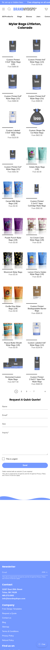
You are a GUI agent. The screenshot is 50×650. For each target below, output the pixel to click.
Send (25, 465)
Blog (4, 622)
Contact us (6, 618)
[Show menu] (3, 9)
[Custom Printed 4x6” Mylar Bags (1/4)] (37, 46)
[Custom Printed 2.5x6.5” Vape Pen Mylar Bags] (37, 363)
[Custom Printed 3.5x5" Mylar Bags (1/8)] (13, 46)
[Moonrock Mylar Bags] (13, 258)
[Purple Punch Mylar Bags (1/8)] (13, 224)
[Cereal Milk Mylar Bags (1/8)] (13, 188)
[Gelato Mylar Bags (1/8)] (37, 153)
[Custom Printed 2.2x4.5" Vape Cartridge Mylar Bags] (37, 188)
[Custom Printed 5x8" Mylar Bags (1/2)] (13, 82)
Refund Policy (8, 640)
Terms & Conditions (10, 631)
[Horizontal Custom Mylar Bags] (13, 363)
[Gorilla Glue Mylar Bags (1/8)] (13, 293)
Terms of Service (10, 475)
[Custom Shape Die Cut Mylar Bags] (37, 117)
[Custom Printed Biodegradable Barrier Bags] (37, 293)
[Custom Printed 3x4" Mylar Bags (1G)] (13, 153)
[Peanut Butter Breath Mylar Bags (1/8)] (13, 329)
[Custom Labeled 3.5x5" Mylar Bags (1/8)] (13, 117)
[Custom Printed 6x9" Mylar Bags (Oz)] (37, 82)
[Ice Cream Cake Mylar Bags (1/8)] (37, 224)
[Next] (41, 391)
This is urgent (11, 459)
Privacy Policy (41, 474)
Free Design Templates (12, 609)
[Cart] (46, 9)
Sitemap (5, 627)
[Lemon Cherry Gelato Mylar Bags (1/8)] (37, 258)
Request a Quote (9, 613)
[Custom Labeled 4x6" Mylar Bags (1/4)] (37, 329)
